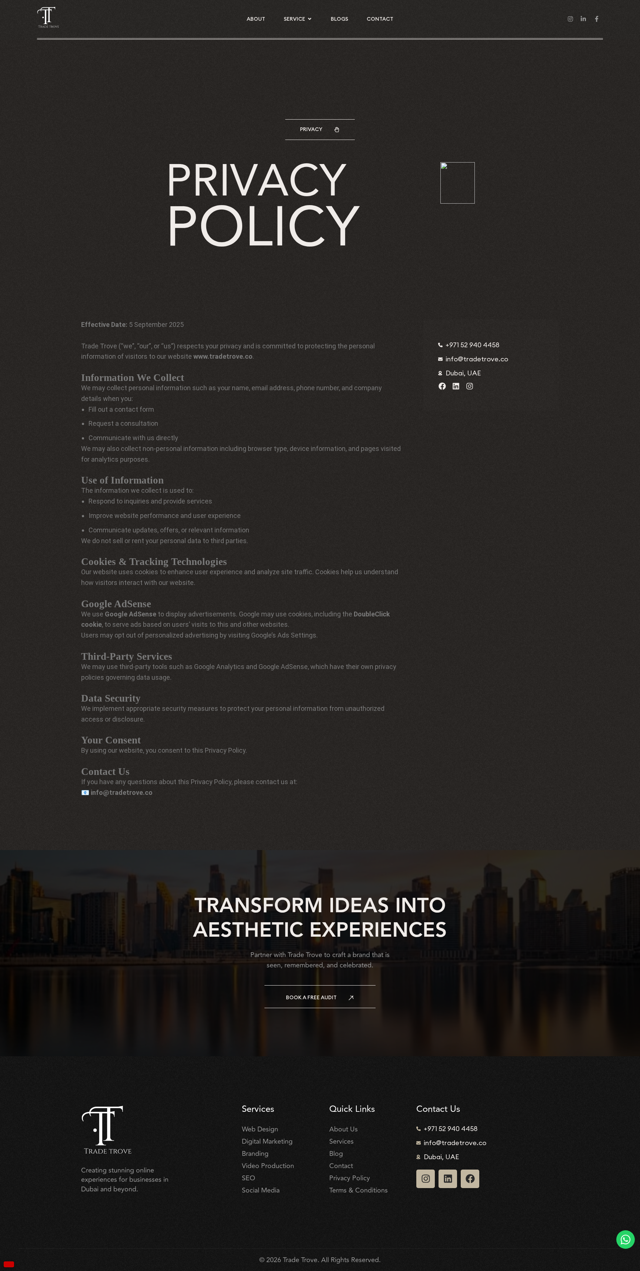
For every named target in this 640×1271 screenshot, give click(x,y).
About (256, 19)
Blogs (339, 19)
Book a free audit (311, 997)
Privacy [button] (311, 129)
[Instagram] (470, 386)
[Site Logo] (48, 16)
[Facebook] (442, 386)
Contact (380, 19)
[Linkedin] (456, 386)
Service (294, 19)
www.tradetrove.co (223, 356)
